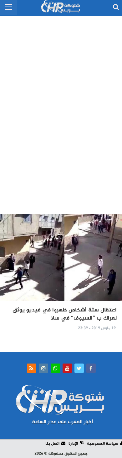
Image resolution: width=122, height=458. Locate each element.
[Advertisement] (61, 112)
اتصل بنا (52, 443)
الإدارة (73, 443)
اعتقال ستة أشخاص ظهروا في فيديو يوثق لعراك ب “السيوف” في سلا (65, 314)
